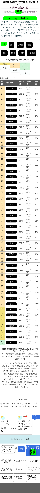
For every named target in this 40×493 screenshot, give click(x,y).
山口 (11, 188)
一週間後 (31, 53)
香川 (11, 127)
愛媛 (11, 215)
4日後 (4, 53)
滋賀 (11, 265)
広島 (11, 210)
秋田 (11, 309)
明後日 (20, 45)
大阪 (11, 177)
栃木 (11, 160)
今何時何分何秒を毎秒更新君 (6, 477)
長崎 (11, 105)
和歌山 (11, 122)
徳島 (11, 133)
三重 (11, 182)
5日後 (13, 53)
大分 (11, 221)
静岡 (11, 243)
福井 (11, 237)
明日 (11, 45)
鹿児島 (11, 254)
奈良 (11, 149)
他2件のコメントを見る (20, 439)
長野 (11, 304)
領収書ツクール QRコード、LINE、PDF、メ (33, 477)
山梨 (11, 287)
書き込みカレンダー (20, 477)
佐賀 (11, 88)
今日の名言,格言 (20, 461)
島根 (11, 204)
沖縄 (11, 232)
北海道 (11, 326)
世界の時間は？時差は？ (6, 461)
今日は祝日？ (33, 461)
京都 (11, 298)
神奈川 (11, 193)
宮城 (11, 337)
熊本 (11, 110)
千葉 (11, 144)
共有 (21, 449)
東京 (11, 138)
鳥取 (11, 271)
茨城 (11, 260)
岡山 (11, 155)
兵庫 (11, 171)
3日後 (29, 45)
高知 (11, 249)
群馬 (11, 116)
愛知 (11, 99)
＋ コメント (36, 416)
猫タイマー (20, 469)
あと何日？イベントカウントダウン (33, 469)
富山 (11, 342)
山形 (11, 315)
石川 (11, 199)
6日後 (22, 53)
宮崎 (11, 226)
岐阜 (11, 282)
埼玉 (11, 166)
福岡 (11, 94)
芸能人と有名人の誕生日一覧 (6, 469)
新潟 (11, 276)
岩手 (11, 293)
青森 (11, 331)
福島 (11, 320)
